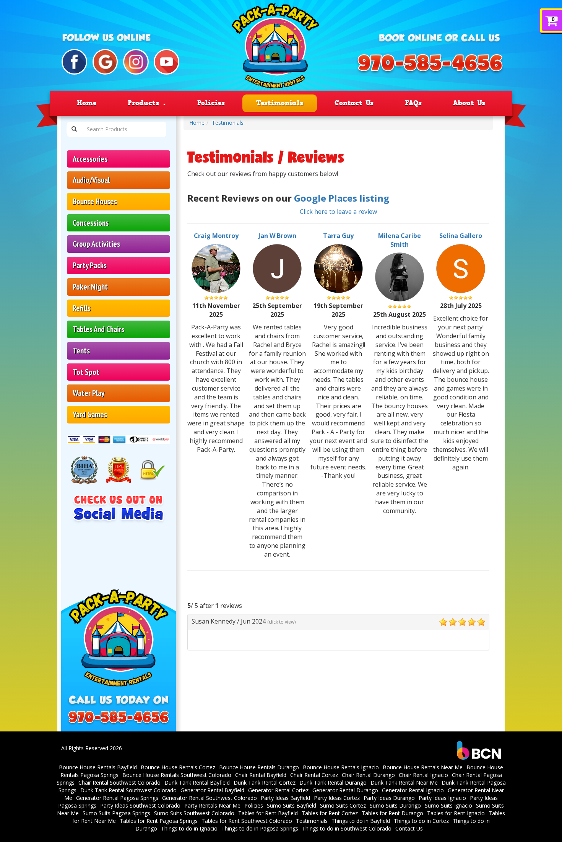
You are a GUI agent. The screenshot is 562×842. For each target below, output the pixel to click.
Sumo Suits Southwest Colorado (194, 813)
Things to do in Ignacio (189, 828)
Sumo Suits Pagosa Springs (116, 813)
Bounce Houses (95, 201)
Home (86, 102)
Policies (211, 102)
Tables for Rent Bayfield (268, 813)
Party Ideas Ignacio (442, 797)
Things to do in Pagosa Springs (259, 828)
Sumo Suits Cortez (343, 805)
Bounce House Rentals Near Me (423, 767)
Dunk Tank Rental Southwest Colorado (128, 790)
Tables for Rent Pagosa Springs (159, 820)
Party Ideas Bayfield (285, 797)
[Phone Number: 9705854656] (430, 64)
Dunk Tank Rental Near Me (404, 782)
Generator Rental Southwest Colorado (209, 797)
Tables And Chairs (98, 329)
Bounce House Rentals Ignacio (341, 767)
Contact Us (354, 102)
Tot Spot (86, 372)
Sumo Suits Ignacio (448, 805)
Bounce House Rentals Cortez (178, 767)
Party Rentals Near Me (212, 805)
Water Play (88, 393)
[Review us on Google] (105, 62)
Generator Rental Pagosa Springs (117, 797)
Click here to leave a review (338, 211)
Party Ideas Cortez (337, 797)
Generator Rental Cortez (278, 790)
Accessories (90, 159)
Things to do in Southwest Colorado (346, 828)
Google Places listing (341, 198)
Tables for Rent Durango (392, 813)
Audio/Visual (91, 180)
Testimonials (279, 102)
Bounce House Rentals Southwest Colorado (176, 774)
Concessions (91, 223)
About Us (469, 102)
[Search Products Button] (74, 129)
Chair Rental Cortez (314, 774)
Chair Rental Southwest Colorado (119, 782)
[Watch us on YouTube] (166, 62)
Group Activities (96, 244)
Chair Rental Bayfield (260, 774)
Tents (81, 350)
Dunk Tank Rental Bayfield (197, 782)
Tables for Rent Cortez (330, 813)
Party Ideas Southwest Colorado (140, 805)
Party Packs (90, 265)
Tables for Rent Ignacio (456, 813)
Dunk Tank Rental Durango (333, 782)
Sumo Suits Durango (395, 805)
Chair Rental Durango (368, 774)
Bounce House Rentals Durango (259, 767)
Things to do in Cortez (421, 820)
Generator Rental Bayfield (212, 790)
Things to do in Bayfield (360, 820)
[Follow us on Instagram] (136, 62)
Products (145, 102)
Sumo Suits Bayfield (291, 805)
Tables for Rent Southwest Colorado (246, 820)
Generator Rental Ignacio (413, 790)
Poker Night (90, 287)
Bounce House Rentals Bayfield (98, 767)
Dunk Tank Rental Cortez (265, 782)
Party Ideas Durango (389, 797)
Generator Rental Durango (345, 790)
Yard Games (90, 414)
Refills (82, 308)
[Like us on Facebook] (74, 62)
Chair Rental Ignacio (423, 774)
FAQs (413, 102)
